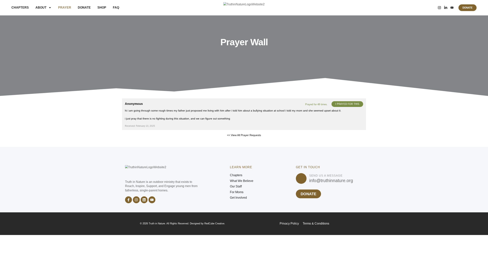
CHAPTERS (20, 7)
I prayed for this (347, 104)
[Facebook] (433, 7)
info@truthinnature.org (331, 180)
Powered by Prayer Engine (136, 141)
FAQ (116, 7)
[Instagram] (439, 7)
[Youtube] (151, 199)
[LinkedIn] (445, 7)
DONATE (84, 7)
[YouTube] (452, 7)
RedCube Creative (214, 223)
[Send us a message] (301, 178)
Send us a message (326, 175)
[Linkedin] (144, 199)
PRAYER (64, 7)
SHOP (101, 7)
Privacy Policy (289, 223)
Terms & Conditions (316, 223)
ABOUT (41, 7)
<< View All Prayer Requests (244, 135)
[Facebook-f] (128, 199)
